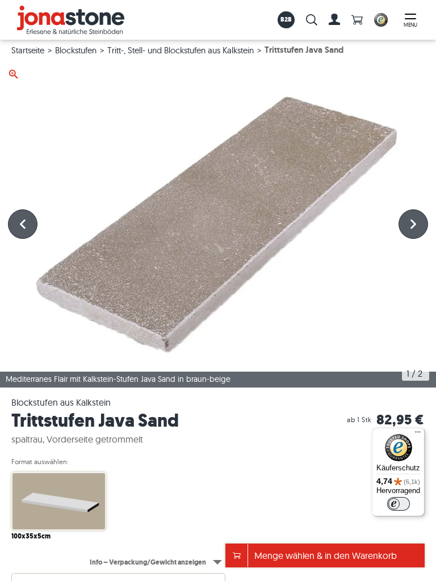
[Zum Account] (334, 20)
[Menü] (418, 434)
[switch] (398, 504)
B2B (286, 19)
